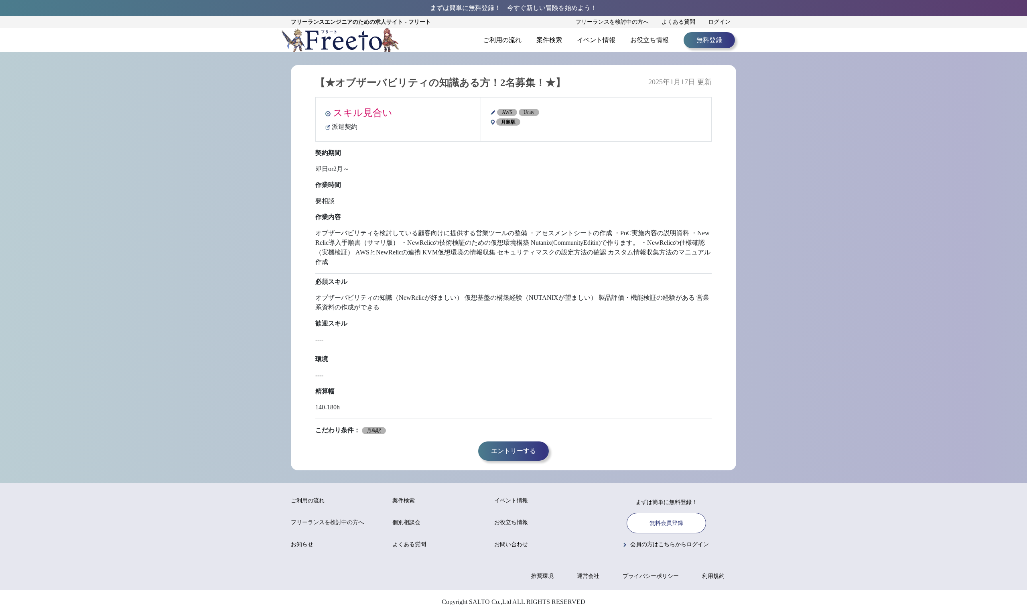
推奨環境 (542, 576)
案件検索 (549, 40)
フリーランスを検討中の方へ (612, 22)
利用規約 (713, 576)
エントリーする (513, 450)
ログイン (719, 22)
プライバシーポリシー (651, 576)
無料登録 (709, 40)
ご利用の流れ (502, 40)
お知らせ (302, 544)
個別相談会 (406, 522)
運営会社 (588, 576)
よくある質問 (678, 22)
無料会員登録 (666, 523)
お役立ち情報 (649, 40)
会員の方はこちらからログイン (669, 544)
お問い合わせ (511, 544)
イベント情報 (596, 40)
